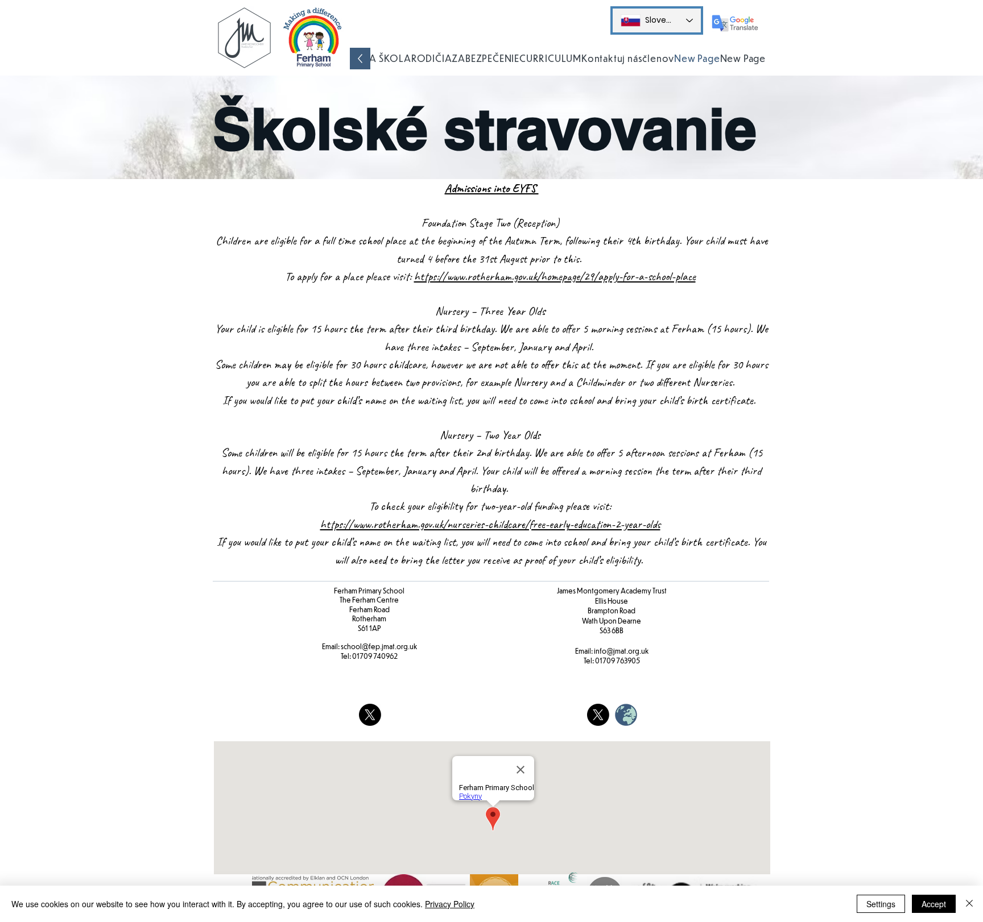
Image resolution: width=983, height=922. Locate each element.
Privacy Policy (449, 903)
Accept (934, 903)
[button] (380, 58)
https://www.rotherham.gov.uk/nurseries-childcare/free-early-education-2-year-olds (490, 524)
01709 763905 (617, 660)
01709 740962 (375, 656)
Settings (880, 903)
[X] (370, 715)
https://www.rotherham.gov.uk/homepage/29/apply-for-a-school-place (555, 276)
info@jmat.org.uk (621, 650)
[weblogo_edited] (626, 715)
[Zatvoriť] (969, 904)
